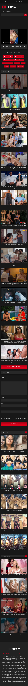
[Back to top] (23, 682)
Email (2, 403)
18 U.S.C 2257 (21, 653)
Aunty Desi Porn (19, 56)
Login (16, 1)
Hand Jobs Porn (9, 59)
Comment (3, 380)
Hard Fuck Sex (20, 59)
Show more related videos (14, 366)
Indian (7, 66)
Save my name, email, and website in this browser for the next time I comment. (13, 419)
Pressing (21, 66)
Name (2, 397)
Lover (14, 66)
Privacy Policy (6, 653)
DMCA (13, 653)
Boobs (17, 63)
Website (3, 409)
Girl (23, 63)
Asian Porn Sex (8, 56)
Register (21, 1)
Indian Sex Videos (8, 63)
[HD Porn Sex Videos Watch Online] (11, 7)
